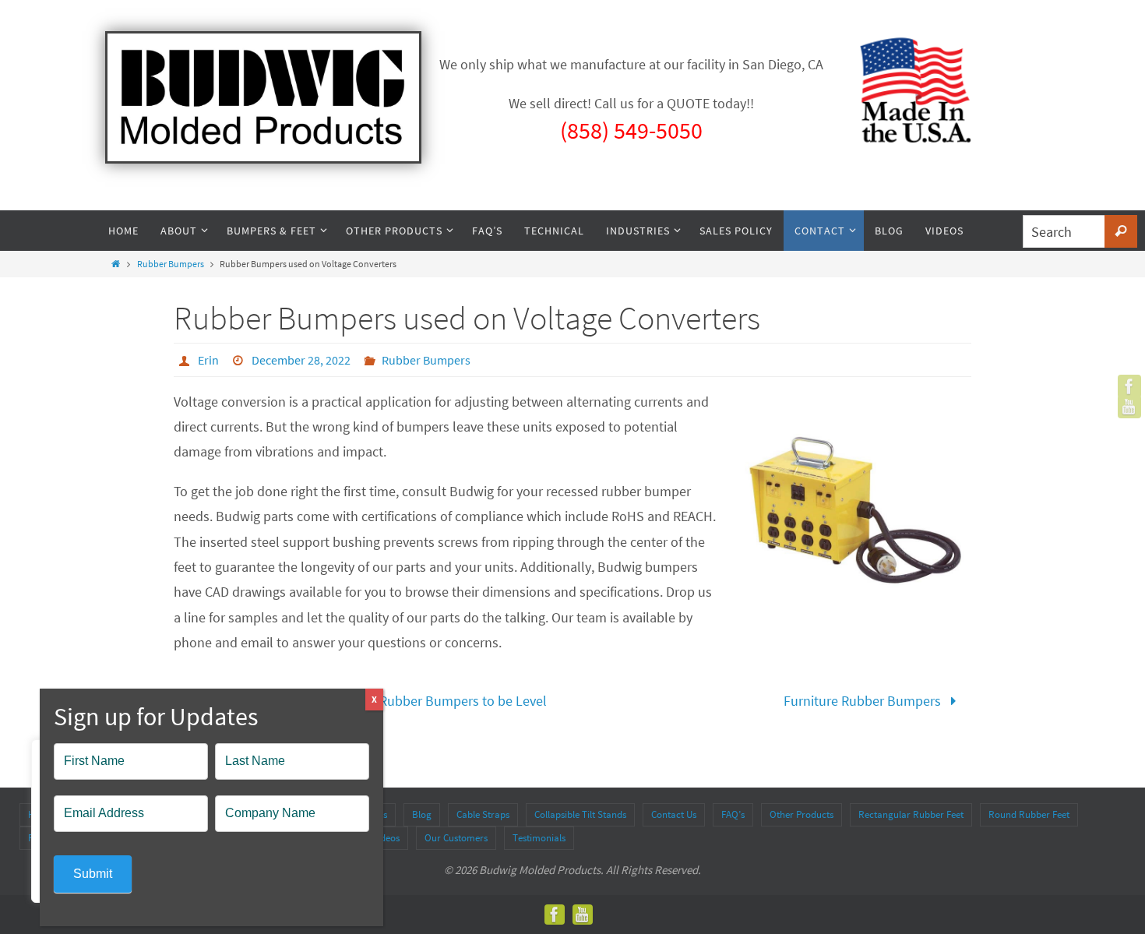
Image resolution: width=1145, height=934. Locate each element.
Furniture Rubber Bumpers (864, 701)
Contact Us (673, 814)
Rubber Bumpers (170, 264)
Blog (422, 814)
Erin (208, 360)
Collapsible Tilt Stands (580, 814)
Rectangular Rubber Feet (911, 814)
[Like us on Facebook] (1129, 386)
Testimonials (539, 837)
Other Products (801, 814)
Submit (92, 873)
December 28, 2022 (301, 360)
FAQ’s (733, 814)
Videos (386, 837)
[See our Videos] (1129, 406)
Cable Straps (482, 814)
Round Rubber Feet (1028, 814)
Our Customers (456, 837)
